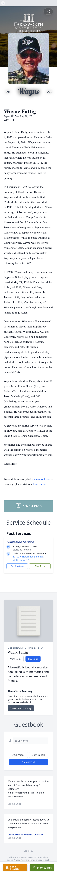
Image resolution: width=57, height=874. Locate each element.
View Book (15, 658)
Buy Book (33, 658)
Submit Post (28, 762)
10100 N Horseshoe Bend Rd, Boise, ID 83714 (28, 558)
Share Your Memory (20, 708)
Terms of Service (37, 860)
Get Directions (17, 566)
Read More (10, 463)
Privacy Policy (19, 860)
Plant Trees (40, 566)
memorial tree (42, 479)
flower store (39, 484)
